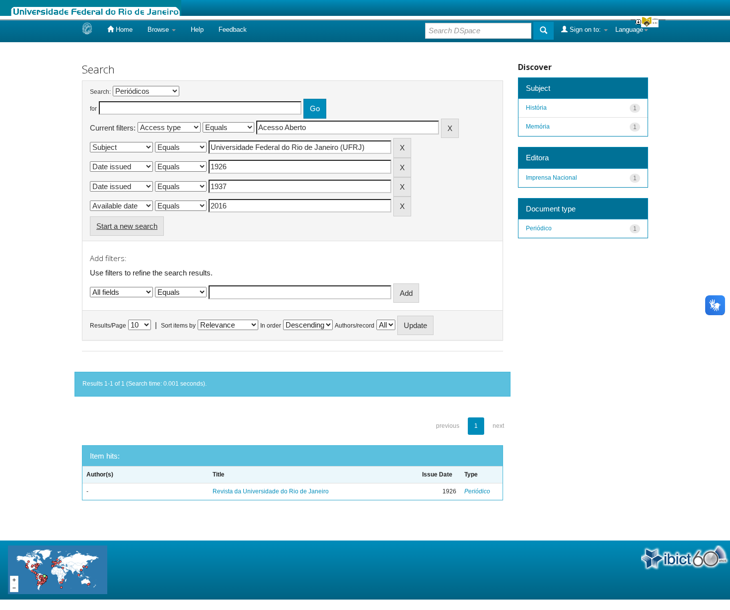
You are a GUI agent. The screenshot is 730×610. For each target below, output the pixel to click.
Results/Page (108, 325)
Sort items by (178, 325)
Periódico (477, 491)
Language (629, 29)
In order (270, 325)
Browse (159, 29)
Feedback (233, 29)
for (93, 108)
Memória (538, 126)
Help (197, 29)
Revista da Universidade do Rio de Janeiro (271, 491)
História (536, 107)
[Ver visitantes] (57, 569)
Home (123, 29)
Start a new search (126, 226)
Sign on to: (585, 29)
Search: (100, 91)
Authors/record (354, 325)
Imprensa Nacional (551, 177)
